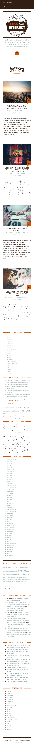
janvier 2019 (10, 507)
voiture (7, 418)
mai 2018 (9, 519)
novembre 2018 (11, 511)
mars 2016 (10, 555)
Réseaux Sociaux (12, 363)
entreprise (10, 407)
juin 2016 (9, 551)
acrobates (5, 404)
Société (9, 369)
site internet (17, 411)
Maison (9, 355)
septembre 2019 (11, 491)
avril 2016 (9, 553)
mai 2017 (9, 539)
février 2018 (10, 525)
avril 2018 (9, 521)
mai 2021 (9, 465)
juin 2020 (9, 473)
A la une (9, 335)
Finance (9, 347)
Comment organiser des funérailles (17, 384)
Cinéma (9, 337)
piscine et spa (9, 411)
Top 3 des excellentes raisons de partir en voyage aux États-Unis (17, 106)
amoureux (11, 404)
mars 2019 (10, 503)
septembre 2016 (11, 547)
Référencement (11, 361)
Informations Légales (17, 742)
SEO (8, 367)
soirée (5, 414)
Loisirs (8, 353)
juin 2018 (9, 517)
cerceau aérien (21, 404)
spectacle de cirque (7, 416)
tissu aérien (14, 416)
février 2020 (10, 481)
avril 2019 (9, 501)
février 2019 (10, 505)
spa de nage (13, 413)
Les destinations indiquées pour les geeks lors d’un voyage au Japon (17, 169)
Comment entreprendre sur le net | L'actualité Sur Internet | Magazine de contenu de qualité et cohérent (18, 630)
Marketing (10, 359)
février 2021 (10, 469)
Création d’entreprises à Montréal (17, 229)
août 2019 (10, 493)
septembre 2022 (11, 459)
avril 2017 (9, 541)
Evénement (10, 345)
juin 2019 (9, 497)
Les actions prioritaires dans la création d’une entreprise (17, 293)
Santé (8, 365)
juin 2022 (9, 461)
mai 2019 (9, 499)
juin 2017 (9, 537)
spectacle (24, 413)
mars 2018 (10, 523)
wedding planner (20, 418)
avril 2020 (9, 477)
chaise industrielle (11, 429)
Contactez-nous (7, 2)
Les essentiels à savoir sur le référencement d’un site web (19, 634)
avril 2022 (9, 463)
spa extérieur (19, 413)
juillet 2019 (10, 495)
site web (26, 411)
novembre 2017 (11, 527)
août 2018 (10, 515)
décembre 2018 (11, 509)
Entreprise (9, 232)
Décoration (10, 339)
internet (22, 407)
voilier (4, 418)
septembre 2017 (11, 531)
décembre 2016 (11, 543)
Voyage (9, 110)
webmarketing (12, 418)
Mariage (9, 357)
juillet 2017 (10, 535)
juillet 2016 (10, 549)
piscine (4, 411)
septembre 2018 (11, 513)
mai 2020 (9, 475)
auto (17, 404)
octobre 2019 (11, 489)
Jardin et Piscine (11, 349)
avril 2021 (9, 467)
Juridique (9, 351)
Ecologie (9, 341)
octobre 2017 (11, 529)
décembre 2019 (11, 485)
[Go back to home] (17, 25)
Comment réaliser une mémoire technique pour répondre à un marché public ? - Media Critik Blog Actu (18, 620)
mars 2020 (10, 479)
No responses (19, 110)
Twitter (19, 416)
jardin (28, 407)
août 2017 (10, 533)
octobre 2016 (11, 545)
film (14, 407)
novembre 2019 (11, 487)
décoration (5, 407)
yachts (25, 418)
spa (9, 413)
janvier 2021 (10, 471)
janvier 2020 (10, 483)
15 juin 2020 (17, 112)
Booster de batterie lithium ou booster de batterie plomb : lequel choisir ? (18, 614)
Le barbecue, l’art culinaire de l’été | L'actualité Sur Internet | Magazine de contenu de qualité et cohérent (18, 604)
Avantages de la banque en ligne (16, 667)
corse (26, 404)
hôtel (16, 407)
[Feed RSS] (4, 7)
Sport (8, 371)
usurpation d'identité (25, 416)
